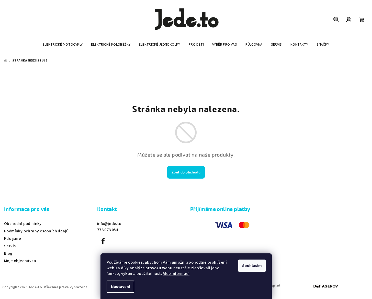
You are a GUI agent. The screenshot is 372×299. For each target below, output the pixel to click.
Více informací (176, 273)
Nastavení (120, 287)
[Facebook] (103, 241)
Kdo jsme (12, 238)
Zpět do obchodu (186, 172)
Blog (8, 253)
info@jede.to (109, 223)
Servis (10, 246)
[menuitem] (63, 44)
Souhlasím (252, 266)
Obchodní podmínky (23, 223)
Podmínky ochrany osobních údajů (36, 231)
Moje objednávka (20, 261)
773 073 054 (107, 230)
